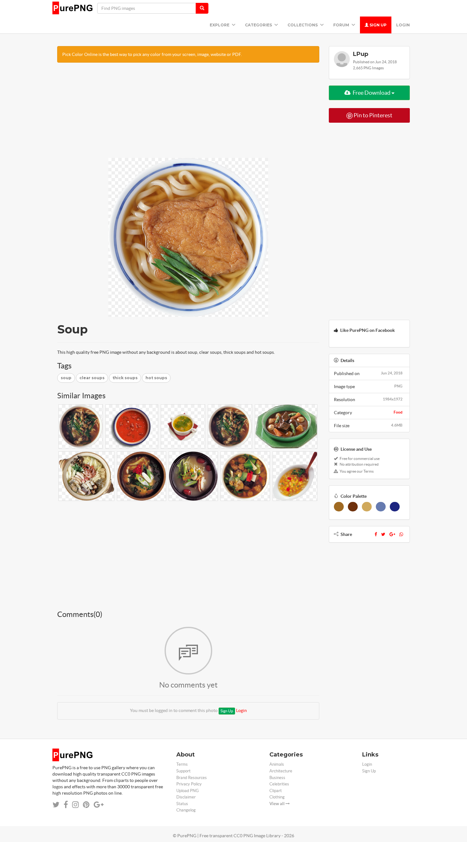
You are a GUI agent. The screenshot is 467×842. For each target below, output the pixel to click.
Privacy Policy (189, 784)
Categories (259, 25)
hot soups (156, 377)
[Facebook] (376, 534)
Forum (341, 25)
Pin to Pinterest (372, 115)
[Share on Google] (99, 804)
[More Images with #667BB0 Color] (381, 506)
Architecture (280, 771)
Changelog (186, 810)
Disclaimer (186, 797)
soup (66, 377)
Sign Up (378, 25)
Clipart (275, 790)
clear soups (92, 377)
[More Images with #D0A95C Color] (367, 506)
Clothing (277, 797)
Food (398, 412)
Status (182, 803)
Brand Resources (191, 777)
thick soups (125, 377)
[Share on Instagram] (75, 804)
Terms (182, 764)
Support (183, 771)
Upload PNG (187, 790)
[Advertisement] (188, 113)
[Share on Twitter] (55, 804)
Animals (276, 764)
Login (403, 25)
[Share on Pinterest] (86, 804)
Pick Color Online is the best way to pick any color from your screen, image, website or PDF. (152, 54)
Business (277, 777)
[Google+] (392, 534)
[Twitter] (383, 534)
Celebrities (279, 784)
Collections (303, 25)
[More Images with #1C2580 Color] (395, 506)
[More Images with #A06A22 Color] (339, 506)
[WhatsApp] (401, 534)
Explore (220, 25)
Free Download (371, 92)
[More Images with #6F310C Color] (353, 506)
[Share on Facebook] (66, 804)
